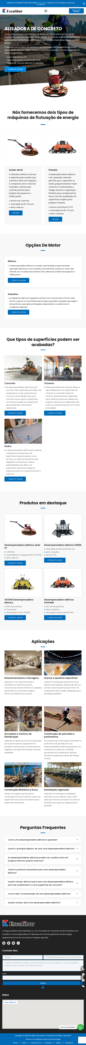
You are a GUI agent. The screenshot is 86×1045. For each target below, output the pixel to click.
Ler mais (55, 219)
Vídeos (58, 1043)
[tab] (43, 839)
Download (69, 1043)
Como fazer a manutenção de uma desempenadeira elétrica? (39, 893)
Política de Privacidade (52, 1039)
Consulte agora (18, 280)
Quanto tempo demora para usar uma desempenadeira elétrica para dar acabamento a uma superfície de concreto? (40, 883)
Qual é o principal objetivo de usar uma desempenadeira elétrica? (41, 848)
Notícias (48, 1043)
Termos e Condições (34, 1039)
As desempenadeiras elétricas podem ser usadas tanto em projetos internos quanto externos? (38, 859)
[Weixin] (83, 986)
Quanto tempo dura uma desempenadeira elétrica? (34, 902)
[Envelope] (83, 980)
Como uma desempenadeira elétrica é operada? (32, 839)
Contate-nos (36, 1043)
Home (15, 1043)
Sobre (24, 1043)
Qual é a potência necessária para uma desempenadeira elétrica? (37, 871)
